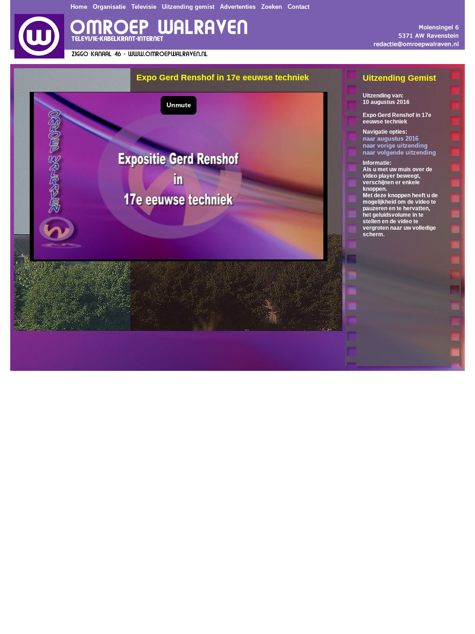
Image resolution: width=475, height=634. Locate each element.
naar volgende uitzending (399, 152)
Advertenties (238, 6)
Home (79, 6)
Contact (298, 6)
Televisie (143, 6)
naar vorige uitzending (395, 145)
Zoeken (271, 6)
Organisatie (109, 6)
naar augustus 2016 (390, 138)
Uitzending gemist (188, 6)
